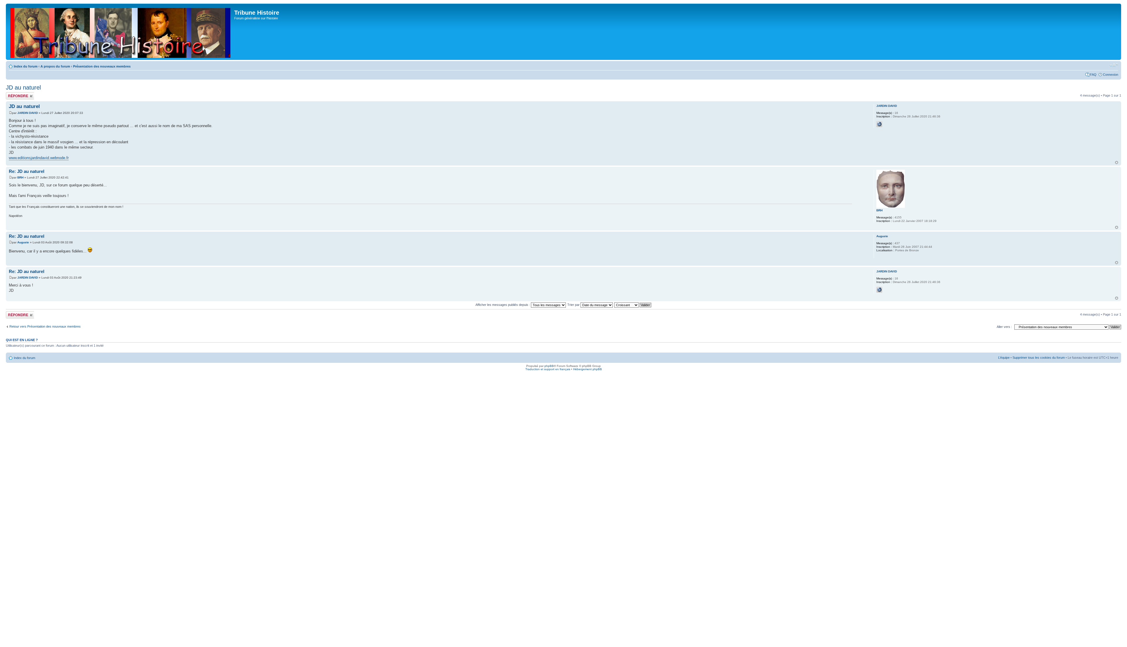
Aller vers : (1004, 326)
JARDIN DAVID (27, 112)
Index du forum (26, 66)
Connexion (1110, 74)
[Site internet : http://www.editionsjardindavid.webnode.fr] (879, 124)
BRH (20, 177)
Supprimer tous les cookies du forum (1039, 357)
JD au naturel (23, 87)
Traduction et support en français (547, 369)
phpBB (549, 366)
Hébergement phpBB (587, 369)
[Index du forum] (120, 31)
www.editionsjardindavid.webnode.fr (39, 158)
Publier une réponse (14, 95)
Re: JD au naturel (26, 171)
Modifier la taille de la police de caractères (1114, 65)
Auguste (23, 242)
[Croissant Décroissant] (633, 304)
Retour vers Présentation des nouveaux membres (45, 326)
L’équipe (1004, 357)
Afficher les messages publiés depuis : (503, 304)
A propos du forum (55, 66)
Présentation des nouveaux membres (102, 66)
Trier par (574, 304)
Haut (1116, 162)
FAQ (1093, 74)
